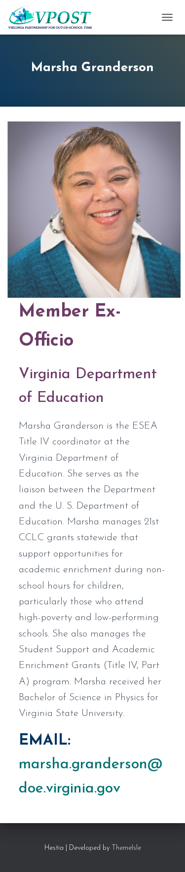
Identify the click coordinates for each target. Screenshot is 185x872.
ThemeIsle (126, 848)
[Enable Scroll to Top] (165, 852)
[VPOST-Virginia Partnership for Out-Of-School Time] (53, 17)
